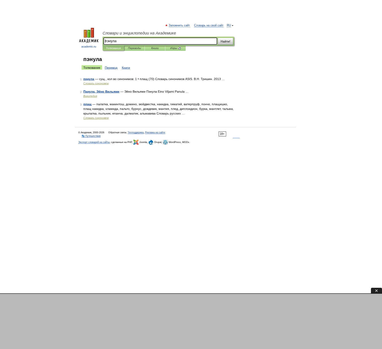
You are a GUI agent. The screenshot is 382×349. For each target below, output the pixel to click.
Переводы (134, 48)
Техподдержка (136, 132)
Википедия (90, 96)
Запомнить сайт (179, 25)
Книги (155, 48)
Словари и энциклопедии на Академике (139, 33)
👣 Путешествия (91, 136)
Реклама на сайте (155, 132)
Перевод (111, 67)
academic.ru (88, 46)
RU (229, 25)
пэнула (88, 79)
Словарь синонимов (96, 83)
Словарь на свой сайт (208, 25)
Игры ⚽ (175, 48)
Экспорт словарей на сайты (94, 142)
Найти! (225, 41)
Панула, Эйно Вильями (101, 91)
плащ (87, 104)
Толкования (113, 48)
